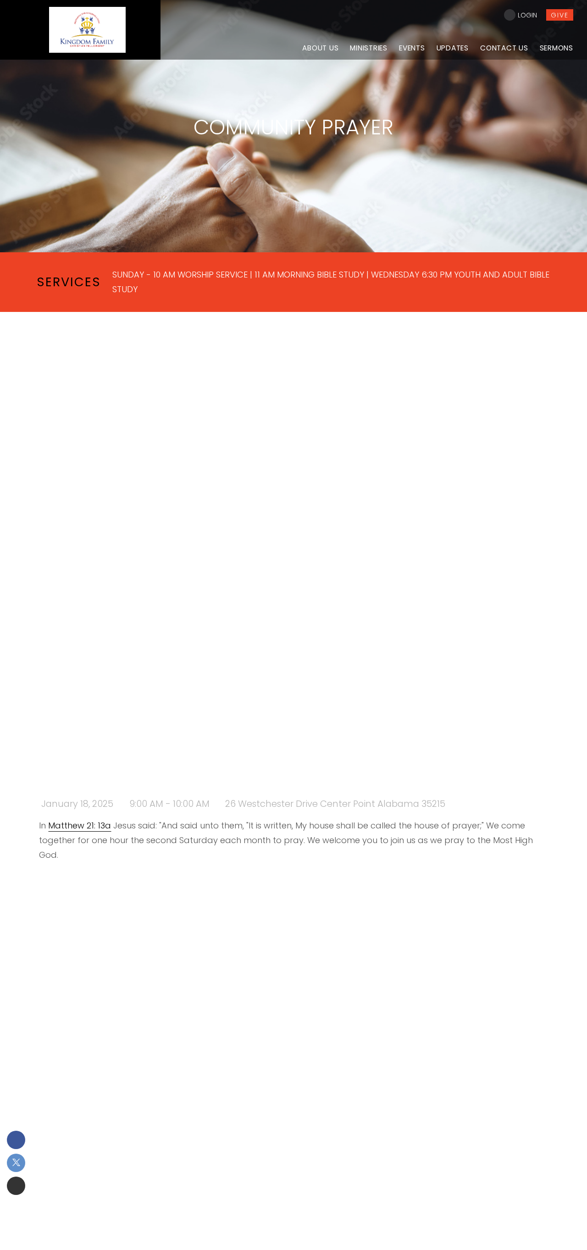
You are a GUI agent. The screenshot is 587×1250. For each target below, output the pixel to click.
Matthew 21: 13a (79, 825)
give (560, 15)
